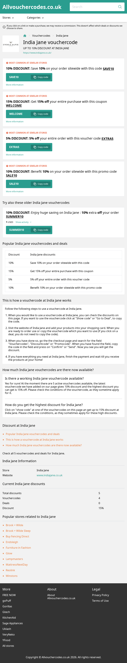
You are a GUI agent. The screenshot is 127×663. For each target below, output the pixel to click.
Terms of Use (100, 601)
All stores (8, 646)
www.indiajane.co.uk (50, 475)
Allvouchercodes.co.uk (32, 7)
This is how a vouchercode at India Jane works (34, 439)
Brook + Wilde (14, 525)
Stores (6, 17)
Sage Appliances (12, 623)
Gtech (6, 612)
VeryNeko (8, 634)
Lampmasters (14, 559)
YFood (6, 640)
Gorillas (7, 606)
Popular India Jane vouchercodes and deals (33, 434)
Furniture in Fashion (18, 547)
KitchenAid (9, 617)
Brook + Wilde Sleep (18, 531)
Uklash (6, 629)
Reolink (10, 570)
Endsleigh (12, 542)
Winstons (12, 576)
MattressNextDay (17, 564)
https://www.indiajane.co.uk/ (37, 53)
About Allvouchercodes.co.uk (61, 596)
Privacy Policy (100, 595)
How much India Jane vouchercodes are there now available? (44, 445)
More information (14, 85)
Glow (9, 553)
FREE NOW (9, 595)
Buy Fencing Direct (17, 536)
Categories (34, 17)
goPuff (6, 601)
